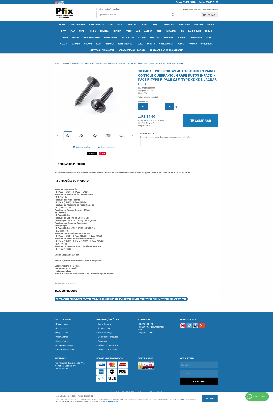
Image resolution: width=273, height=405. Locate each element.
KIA (182, 31)
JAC (138, 31)
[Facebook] (62, 2)
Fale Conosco (212, 9)
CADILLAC (131, 24)
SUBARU (76, 43)
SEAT (208, 37)
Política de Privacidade (108, 349)
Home (62, 24)
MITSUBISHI (128, 37)
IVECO (129, 31)
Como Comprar (104, 324)
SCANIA (181, 37)
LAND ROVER (194, 31)
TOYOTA (151, 43)
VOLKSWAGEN (166, 43)
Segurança (102, 341)
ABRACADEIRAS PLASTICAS (132, 50)
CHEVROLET (169, 24)
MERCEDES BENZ (91, 37)
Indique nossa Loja (64, 345)
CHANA (144, 24)
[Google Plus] (202, 325)
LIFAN (65, 37)
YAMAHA (192, 43)
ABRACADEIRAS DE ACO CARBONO (166, 50)
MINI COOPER (111, 37)
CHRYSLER (184, 24)
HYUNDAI (104, 31)
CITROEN (198, 24)
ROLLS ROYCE (125, 43)
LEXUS (208, 31)
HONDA (92, 31)
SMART (63, 43)
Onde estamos (62, 341)
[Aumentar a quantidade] (169, 106)
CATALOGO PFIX (77, 24)
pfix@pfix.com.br (145, 332)
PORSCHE (155, 37)
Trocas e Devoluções (65, 349)
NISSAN (142, 37)
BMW (119, 24)
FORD (81, 31)
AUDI (110, 24)
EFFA (63, 31)
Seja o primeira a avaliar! (148, 97)
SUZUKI (88, 43)
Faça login (116, 9)
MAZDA (75, 37)
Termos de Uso (104, 328)
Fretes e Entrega (105, 332)
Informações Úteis (107, 319)
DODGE (210, 24)
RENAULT (109, 43)
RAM (98, 43)
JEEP (159, 31)
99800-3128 (187, 2)
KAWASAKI (171, 31)
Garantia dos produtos (108, 336)
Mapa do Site (62, 332)
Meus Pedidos (200, 9)
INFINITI (117, 31)
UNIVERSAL (207, 43)
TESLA (139, 43)
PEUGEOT (168, 37)
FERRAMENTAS (96, 24)
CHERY (155, 24)
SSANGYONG (195, 37)
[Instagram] (56, 2)
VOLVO (180, 43)
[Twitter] (59, 2)
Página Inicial (62, 324)
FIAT (73, 31)
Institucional (63, 319)
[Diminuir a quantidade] (143, 106)
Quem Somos (187, 9)
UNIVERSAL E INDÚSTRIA (102, 50)
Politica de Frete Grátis (108, 345)
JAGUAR (148, 31)
